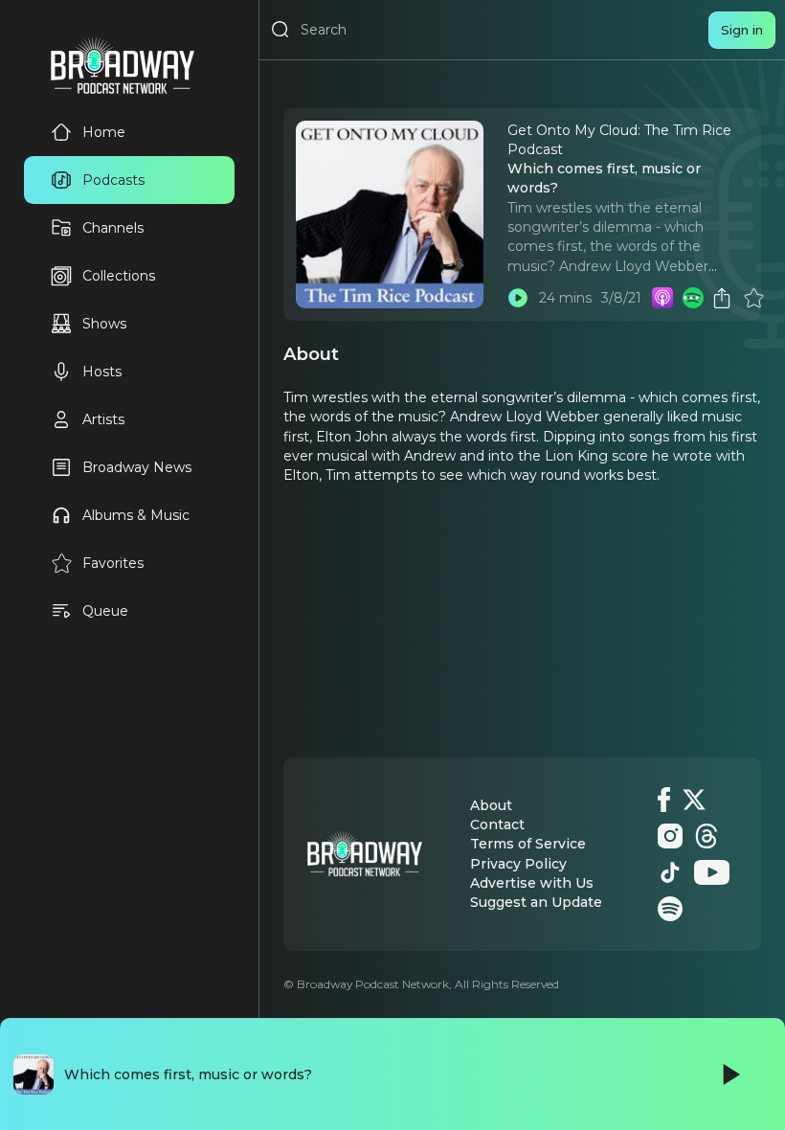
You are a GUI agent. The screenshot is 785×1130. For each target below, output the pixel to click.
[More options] (691, 297)
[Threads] (706, 836)
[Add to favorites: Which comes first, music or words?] (753, 297)
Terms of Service (528, 843)
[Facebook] (664, 799)
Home (103, 132)
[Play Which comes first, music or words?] (517, 297)
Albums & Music (136, 515)
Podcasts (113, 180)
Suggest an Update (536, 902)
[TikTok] (670, 872)
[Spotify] (670, 908)
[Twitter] (694, 799)
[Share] (721, 297)
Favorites (113, 563)
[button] (691, 297)
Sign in (742, 29)
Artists (103, 419)
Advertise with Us (532, 883)
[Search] (280, 29)
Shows (104, 323)
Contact (497, 824)
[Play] (729, 1074)
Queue (105, 611)
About (491, 805)
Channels (113, 228)
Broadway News (136, 467)
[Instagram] (670, 836)
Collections (118, 275)
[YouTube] (711, 872)
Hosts (102, 371)
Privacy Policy (518, 863)
